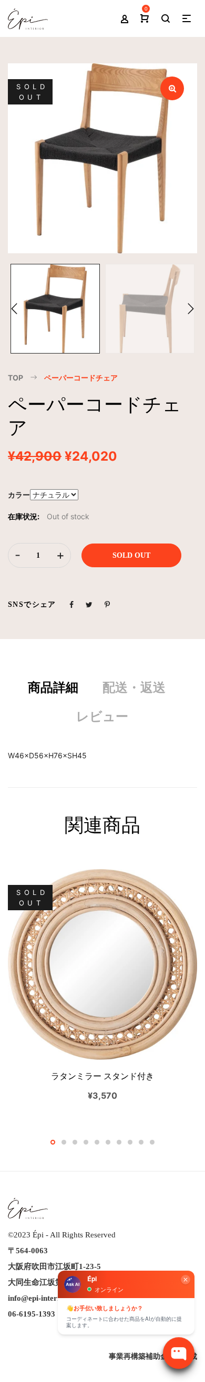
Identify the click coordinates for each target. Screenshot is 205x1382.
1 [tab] (52, 1142)
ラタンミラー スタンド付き (102, 1076)
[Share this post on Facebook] (71, 604)
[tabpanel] (102, 985)
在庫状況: (23, 516)
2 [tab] (64, 1142)
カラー (19, 494)
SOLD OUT (131, 555)
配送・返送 (134, 687)
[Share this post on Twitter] (89, 604)
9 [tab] (141, 1142)
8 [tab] (130, 1142)
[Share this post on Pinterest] (107, 604)
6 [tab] (108, 1142)
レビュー (102, 716)
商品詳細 (53, 687)
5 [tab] (97, 1142)
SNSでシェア (32, 604)
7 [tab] (119, 1142)
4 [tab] (86, 1142)
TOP (15, 377)
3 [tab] (75, 1142)
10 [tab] (152, 1142)
